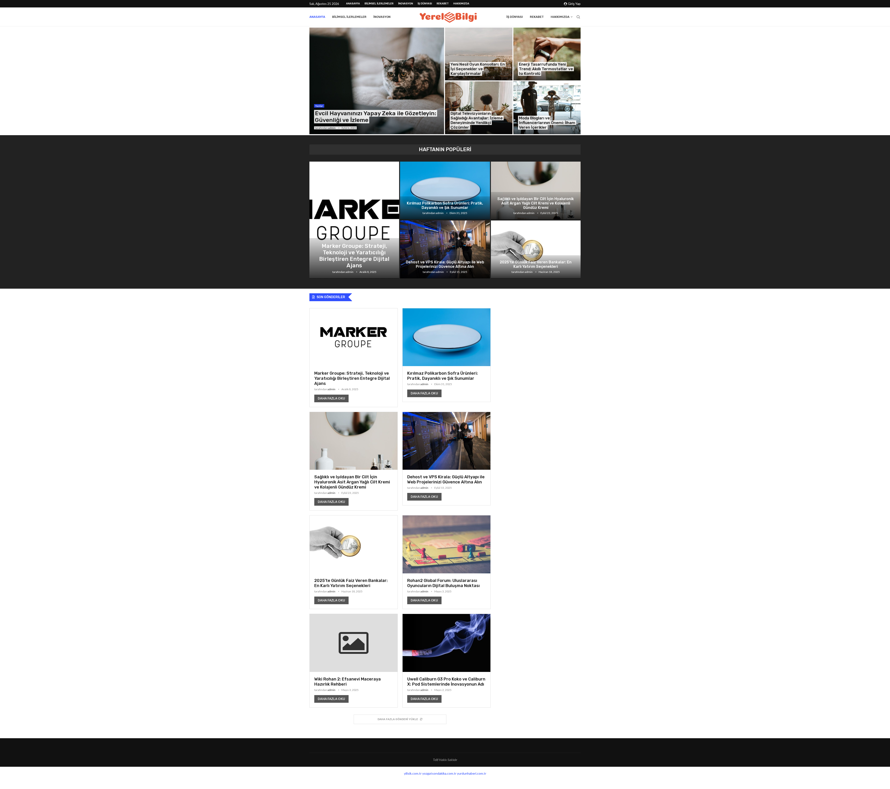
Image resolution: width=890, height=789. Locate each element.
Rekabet (443, 3)
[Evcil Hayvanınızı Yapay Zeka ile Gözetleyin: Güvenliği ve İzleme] (376, 81)
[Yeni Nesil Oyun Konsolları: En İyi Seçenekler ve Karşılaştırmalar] (478, 54)
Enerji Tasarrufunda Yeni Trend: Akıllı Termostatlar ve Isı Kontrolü (546, 69)
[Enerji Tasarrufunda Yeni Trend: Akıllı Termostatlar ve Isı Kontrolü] (547, 54)
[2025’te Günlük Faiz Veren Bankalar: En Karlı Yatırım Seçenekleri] (536, 249)
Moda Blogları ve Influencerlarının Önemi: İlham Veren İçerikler (547, 123)
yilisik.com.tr (413, 773)
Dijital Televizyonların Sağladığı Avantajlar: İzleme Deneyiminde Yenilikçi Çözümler (477, 120)
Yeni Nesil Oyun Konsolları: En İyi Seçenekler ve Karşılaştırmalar (478, 69)
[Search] (578, 17)
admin (332, 127)
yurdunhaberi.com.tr (471, 773)
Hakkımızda (461, 3)
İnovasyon (405, 3)
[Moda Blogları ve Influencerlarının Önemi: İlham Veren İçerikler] (547, 107)
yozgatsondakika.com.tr (439, 773)
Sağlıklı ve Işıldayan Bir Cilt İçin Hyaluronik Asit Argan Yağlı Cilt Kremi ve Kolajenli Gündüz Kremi (535, 203)
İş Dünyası (425, 3)
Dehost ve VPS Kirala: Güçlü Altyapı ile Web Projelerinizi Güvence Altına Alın (445, 264)
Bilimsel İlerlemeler (379, 3)
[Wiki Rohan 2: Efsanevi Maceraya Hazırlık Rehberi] (353, 660)
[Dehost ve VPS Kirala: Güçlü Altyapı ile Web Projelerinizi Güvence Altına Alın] (445, 249)
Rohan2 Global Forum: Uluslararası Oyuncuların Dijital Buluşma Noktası (443, 583)
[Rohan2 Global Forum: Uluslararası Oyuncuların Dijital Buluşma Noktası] (446, 562)
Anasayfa (353, 3)
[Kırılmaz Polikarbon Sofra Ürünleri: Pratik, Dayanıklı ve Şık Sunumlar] (445, 191)
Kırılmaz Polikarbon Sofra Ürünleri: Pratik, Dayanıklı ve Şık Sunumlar (445, 205)
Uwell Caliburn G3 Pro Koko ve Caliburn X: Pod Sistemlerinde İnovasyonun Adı (446, 682)
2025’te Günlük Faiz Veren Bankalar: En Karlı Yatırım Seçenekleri (536, 264)
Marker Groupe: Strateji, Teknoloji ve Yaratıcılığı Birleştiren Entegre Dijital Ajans (354, 256)
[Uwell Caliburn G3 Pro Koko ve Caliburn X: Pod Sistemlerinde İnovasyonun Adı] (446, 660)
